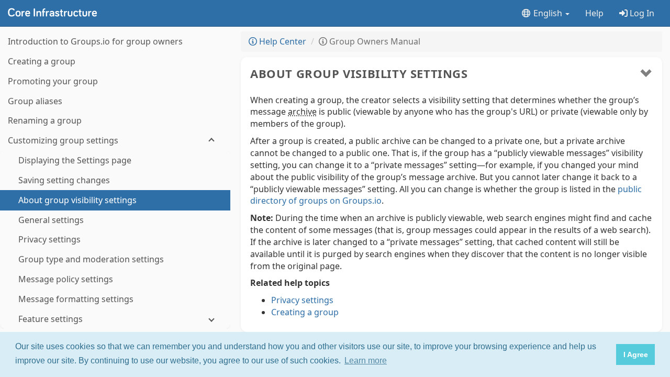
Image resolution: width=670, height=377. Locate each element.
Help (594, 13)
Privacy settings (302, 300)
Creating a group (305, 312)
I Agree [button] (635, 354)
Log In (641, 13)
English (547, 13)
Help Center (281, 41)
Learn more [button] (365, 360)
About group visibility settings (359, 73)
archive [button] (302, 111)
